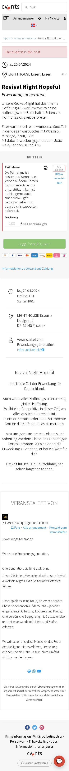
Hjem (6, 38)
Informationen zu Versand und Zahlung (27, 268)
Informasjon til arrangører (34, 746)
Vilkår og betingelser (47, 736)
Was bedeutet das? (59, 178)
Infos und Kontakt (29, 350)
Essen (38, 325)
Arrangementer (23, 38)
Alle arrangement (34, 527)
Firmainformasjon (18, 736)
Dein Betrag (11, 217)
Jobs (54, 741)
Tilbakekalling (38, 741)
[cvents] (10, 7)
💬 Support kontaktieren (34, 763)
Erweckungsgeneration (25, 522)
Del (65, 74)
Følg (17, 527)
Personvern (18, 741)
